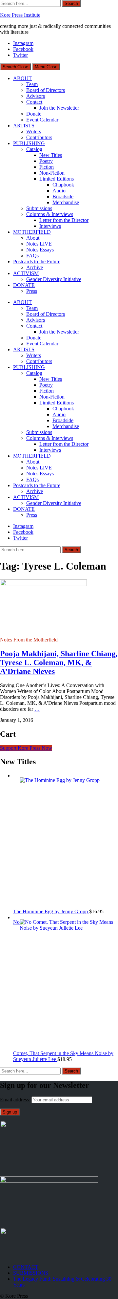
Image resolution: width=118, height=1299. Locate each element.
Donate (33, 114)
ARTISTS (23, 125)
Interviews (50, 226)
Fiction (46, 167)
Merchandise (65, 202)
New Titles (50, 155)
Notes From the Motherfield (29, 639)
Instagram (23, 43)
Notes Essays (40, 249)
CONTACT (25, 1267)
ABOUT (22, 78)
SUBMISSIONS (30, 1273)
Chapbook (63, 184)
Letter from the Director (63, 220)
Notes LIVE (39, 244)
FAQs (32, 255)
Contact (34, 102)
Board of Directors (45, 90)
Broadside (62, 196)
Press (31, 291)
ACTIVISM (26, 273)
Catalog (34, 149)
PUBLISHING (29, 143)
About (32, 238)
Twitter (20, 55)
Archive (34, 267)
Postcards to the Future (36, 261)
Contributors (39, 137)
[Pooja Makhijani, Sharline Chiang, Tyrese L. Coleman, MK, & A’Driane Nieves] (43, 584)
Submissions (39, 208)
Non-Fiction (52, 173)
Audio (59, 190)
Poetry (46, 161)
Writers (33, 131)
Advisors (35, 96)
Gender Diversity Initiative (53, 279)
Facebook (23, 49)
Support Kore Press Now (26, 748)
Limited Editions (56, 179)
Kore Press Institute (20, 15)
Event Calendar (42, 119)
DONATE (24, 285)
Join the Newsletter (59, 108)
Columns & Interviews (49, 214)
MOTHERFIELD (32, 232)
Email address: (15, 1099)
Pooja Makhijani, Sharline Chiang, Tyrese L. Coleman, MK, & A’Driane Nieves (58, 662)
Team (32, 84)
